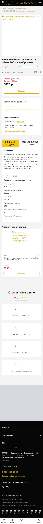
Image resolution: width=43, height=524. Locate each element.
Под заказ (21, 91)
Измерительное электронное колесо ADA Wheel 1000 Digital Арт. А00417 (21, 259)
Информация (7, 435)
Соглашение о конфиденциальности (15, 502)
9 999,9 (8, 106)
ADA (8, 67)
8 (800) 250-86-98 (25, 3)
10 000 (8, 111)
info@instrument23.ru (9, 466)
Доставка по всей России (15, 131)
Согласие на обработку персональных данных (18, 505)
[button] (40, 3)
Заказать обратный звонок (13, 476)
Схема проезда (6, 460)
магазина (20, 121)
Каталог (5, 427)
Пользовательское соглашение (13, 499)
